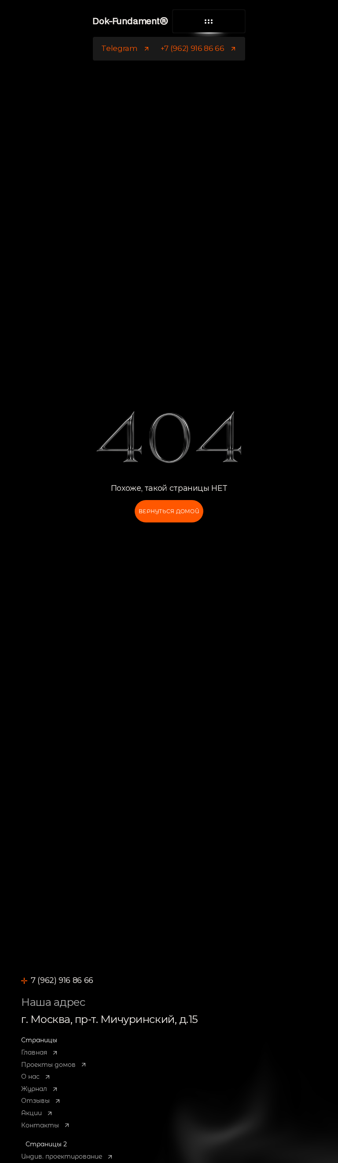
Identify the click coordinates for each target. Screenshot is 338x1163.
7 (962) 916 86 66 (62, 980)
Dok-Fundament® (130, 21)
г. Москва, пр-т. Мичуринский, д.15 (109, 1019)
